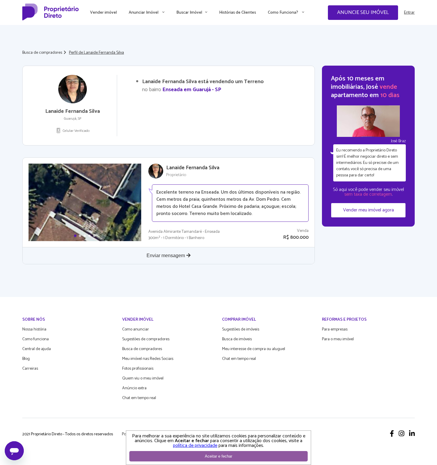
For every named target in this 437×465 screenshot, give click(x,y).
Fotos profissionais (137, 368)
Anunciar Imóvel (144, 12)
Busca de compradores (42, 52)
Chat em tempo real (139, 398)
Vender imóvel (103, 12)
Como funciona (35, 339)
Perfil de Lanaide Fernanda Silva (96, 52)
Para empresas (335, 329)
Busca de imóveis (237, 339)
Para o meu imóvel (338, 339)
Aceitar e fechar (218, 456)
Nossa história (34, 329)
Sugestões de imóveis (240, 329)
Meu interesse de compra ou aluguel (253, 349)
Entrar (409, 12)
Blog (26, 358)
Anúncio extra (134, 388)
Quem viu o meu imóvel (143, 378)
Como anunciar (135, 329)
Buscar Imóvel (189, 12)
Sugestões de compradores (145, 339)
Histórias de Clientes (237, 12)
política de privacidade (195, 446)
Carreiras (30, 368)
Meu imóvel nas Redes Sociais (147, 358)
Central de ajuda (36, 349)
